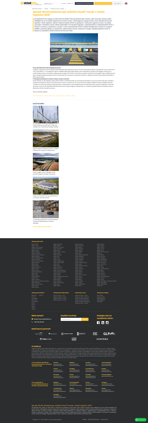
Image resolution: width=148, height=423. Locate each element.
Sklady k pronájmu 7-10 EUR (59, 297)
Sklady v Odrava (100, 247)
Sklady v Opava (35, 275)
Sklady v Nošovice (79, 244)
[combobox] (48, 3)
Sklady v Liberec (35, 268)
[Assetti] (81, 333)
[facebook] (99, 322)
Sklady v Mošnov (100, 271)
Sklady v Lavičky (100, 267)
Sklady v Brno (56, 256)
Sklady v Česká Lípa (79, 245)
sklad (34, 95)
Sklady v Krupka (56, 253)
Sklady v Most (35, 273)
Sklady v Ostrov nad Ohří (80, 275)
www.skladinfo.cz (73, 384)
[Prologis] (45, 339)
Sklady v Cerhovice (101, 256)
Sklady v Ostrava (57, 275)
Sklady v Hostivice (35, 262)
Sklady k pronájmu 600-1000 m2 (82, 300)
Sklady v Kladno (56, 265)
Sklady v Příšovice (101, 278)
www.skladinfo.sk (57, 396)
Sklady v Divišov (35, 245)
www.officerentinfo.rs (74, 377)
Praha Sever (34, 300)
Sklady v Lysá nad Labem (37, 247)
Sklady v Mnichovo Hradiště (59, 271)
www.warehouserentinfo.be (59, 385)
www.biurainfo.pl (105, 370)
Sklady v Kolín (100, 265)
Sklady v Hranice (100, 248)
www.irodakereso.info (74, 370)
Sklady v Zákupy (56, 245)
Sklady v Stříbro (35, 244)
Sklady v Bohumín (57, 255)
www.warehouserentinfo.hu (108, 385)
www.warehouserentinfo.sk (59, 397)
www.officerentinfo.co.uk (107, 376)
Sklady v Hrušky (35, 250)
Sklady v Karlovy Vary (101, 264)
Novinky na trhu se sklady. (57, 8)
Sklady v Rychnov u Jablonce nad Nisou (40, 281)
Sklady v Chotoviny (36, 259)
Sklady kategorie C (101, 300)
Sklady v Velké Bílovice (80, 284)
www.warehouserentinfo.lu (59, 391)
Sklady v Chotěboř (101, 258)
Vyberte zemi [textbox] (48, 3)
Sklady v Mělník (78, 270)
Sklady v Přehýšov (57, 278)
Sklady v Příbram (79, 278)
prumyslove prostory (60, 95)
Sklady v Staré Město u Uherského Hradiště (106, 281)
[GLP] (109, 333)
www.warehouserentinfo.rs (108, 391)
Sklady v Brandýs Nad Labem (81, 255)
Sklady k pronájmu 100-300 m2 (82, 297)
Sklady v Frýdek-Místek (102, 259)
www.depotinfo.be (57, 384)
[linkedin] (103, 322)
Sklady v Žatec (78, 253)
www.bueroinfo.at (57, 364)
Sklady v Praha (35, 278)
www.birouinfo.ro (57, 376)
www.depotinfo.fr (89, 384)
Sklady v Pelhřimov (36, 276)
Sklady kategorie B (101, 298)
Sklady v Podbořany (57, 244)
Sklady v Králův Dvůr (36, 267)
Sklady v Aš (99, 253)
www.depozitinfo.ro (90, 390)
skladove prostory (39, 95)
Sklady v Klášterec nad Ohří (81, 265)
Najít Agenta (117, 3)
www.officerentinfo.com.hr (91, 365)
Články (46, 8)
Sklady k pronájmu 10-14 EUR (59, 298)
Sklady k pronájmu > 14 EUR (59, 300)
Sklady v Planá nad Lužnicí (103, 251)
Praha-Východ (35, 301)
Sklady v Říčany (78, 279)
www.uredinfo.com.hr (90, 364)
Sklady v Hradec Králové (58, 262)
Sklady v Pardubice (101, 275)
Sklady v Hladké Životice (58, 261)
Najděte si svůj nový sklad (103, 3)
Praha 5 (33, 306)
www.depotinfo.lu (57, 390)
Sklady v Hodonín (79, 261)
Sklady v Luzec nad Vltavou (59, 270)
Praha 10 (41, 295)
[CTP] (52, 333)
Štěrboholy (34, 295)
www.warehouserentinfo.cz (75, 385)
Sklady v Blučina (78, 247)
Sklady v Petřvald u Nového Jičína (60, 276)
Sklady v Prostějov (36, 279)
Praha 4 (33, 304)
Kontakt (63, 3)
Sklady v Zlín (99, 285)
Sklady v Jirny (56, 264)
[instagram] (107, 322)
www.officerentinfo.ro (58, 377)
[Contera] (102, 339)
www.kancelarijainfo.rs (74, 376)
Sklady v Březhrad (36, 256)
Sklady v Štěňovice (36, 282)
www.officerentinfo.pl (106, 371)
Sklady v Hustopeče (101, 262)
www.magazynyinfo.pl (74, 390)
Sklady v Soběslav (79, 281)
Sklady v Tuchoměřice (102, 282)
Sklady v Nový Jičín (36, 251)
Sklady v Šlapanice (57, 281)
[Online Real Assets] (95, 333)
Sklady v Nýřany (78, 273)
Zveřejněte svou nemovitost (84, 3)
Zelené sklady (100, 295)
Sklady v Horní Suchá (101, 261)
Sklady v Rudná (100, 279)
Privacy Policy (104, 419)
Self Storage (99, 301)
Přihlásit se (70, 3)
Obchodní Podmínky (93, 419)
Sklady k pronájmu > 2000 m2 (81, 303)
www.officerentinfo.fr (58, 371)
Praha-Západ (34, 298)
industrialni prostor (48, 95)
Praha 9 (33, 309)
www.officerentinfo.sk (90, 377)
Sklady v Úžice (56, 284)
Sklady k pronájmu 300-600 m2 (82, 298)
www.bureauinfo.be (73, 364)
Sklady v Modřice (79, 271)
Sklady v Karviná (35, 265)
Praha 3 (33, 303)
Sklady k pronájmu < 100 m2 (81, 295)
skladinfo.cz (67, 95)
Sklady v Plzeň (78, 276)
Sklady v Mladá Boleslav (37, 271)
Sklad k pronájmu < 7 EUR (59, 295)
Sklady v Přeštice (100, 245)
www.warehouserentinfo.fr (91, 385)
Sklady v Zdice (78, 285)
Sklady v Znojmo (35, 287)
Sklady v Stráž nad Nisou (58, 282)
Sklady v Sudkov (78, 282)
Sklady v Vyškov (35, 285)
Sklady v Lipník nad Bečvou (103, 268)
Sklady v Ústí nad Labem (37, 284)
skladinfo (73, 95)
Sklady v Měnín (100, 270)
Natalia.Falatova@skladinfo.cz (42, 319)
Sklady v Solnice (78, 250)
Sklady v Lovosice (35, 270)
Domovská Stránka (37, 8)
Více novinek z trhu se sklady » (42, 226)
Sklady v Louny (100, 250)
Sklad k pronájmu (101, 297)
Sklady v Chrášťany (79, 259)
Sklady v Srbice (56, 250)
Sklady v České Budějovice (37, 258)
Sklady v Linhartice (57, 268)
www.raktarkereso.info (107, 384)
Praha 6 (33, 307)
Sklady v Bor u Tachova (58, 247)
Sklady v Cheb (56, 258)
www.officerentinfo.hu (74, 371)
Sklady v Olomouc (101, 273)
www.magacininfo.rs (106, 390)
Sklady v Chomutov (79, 258)
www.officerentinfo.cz (106, 365)
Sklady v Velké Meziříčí (102, 284)
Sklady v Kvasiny (78, 267)
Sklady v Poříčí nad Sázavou (103, 276)
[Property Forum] (66, 333)
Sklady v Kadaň (78, 264)
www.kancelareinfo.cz (106, 364)
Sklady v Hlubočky (79, 248)
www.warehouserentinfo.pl (75, 391)
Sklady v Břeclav (100, 255)
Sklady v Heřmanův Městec (37, 261)
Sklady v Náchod (57, 273)
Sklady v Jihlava (35, 264)
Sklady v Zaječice (57, 285)
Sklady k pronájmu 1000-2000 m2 (82, 301)
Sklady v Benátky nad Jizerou (38, 255)
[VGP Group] (74, 339)
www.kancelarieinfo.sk (90, 376)
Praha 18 (34, 297)
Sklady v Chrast (56, 259)
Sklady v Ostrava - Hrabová (59, 251)
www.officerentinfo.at (58, 365)
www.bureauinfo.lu (89, 370)
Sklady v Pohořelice (36, 253)
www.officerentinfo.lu (90, 371)
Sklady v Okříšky (78, 251)
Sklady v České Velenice (37, 248)
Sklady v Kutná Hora (57, 267)
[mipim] (38, 333)
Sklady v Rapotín (57, 279)
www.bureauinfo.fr (57, 370)
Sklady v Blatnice (100, 244)
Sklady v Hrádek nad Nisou (81, 262)
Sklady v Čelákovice (79, 256)
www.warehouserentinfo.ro (91, 391)
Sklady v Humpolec (57, 248)
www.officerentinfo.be (74, 365)
